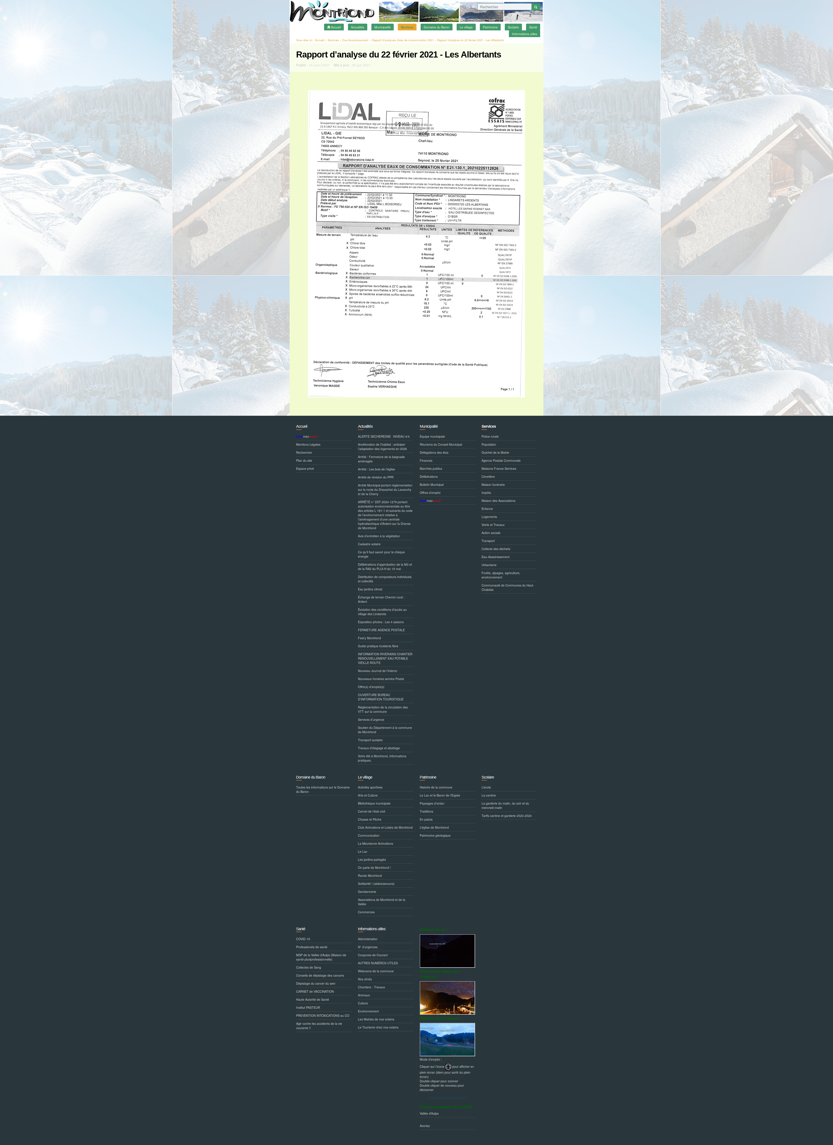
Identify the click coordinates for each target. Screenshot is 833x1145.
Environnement (368, 1011)
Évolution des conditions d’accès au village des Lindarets (382, 611)
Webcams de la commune (376, 971)
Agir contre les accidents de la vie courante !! (319, 1025)
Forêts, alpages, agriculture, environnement (501, 575)
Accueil (319, 40)
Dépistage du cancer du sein (315, 983)
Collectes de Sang (308, 967)
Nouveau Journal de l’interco (377, 671)
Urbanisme (489, 565)
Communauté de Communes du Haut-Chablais (508, 587)
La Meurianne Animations (375, 843)
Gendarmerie (367, 891)
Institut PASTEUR (308, 1007)
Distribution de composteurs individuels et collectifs (385, 579)
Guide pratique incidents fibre (378, 646)
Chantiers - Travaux (371, 987)
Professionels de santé (311, 947)
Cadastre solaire (369, 544)
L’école (486, 787)
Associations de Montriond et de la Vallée (381, 901)
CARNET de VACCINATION (315, 991)
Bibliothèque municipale (374, 803)
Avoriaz (425, 1126)
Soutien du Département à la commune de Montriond (385, 729)
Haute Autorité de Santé (312, 999)
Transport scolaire (370, 740)
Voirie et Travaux (493, 524)
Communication (368, 835)
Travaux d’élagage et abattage (379, 748)
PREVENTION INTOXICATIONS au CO (322, 1015)
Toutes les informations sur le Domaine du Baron (323, 789)
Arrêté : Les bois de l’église (376, 469)
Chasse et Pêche (369, 819)
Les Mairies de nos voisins (376, 1019)
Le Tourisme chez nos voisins (378, 1027)
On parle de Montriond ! (374, 867)
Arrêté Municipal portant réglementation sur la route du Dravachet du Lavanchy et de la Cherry (385, 489)
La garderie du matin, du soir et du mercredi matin (505, 805)
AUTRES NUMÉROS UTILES (378, 963)
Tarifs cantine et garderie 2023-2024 (507, 815)
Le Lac (362, 851)
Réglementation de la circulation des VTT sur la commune (383, 709)
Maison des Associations (498, 500)
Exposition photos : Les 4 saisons (381, 622)
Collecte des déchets (496, 549)
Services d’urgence (371, 719)
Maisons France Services (499, 468)
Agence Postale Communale (501, 460)
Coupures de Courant (373, 955)
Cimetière (488, 476)
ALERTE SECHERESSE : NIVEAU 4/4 (384, 436)
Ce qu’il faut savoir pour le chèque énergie (381, 554)
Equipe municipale (432, 436)
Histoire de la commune (436, 787)
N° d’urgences (367, 947)
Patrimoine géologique (435, 835)
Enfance (487, 508)
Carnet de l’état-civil (371, 811)
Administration (367, 939)
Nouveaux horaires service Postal (381, 679)
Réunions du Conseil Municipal (441, 444)
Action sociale (491, 533)
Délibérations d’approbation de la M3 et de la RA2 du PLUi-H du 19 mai (385, 566)
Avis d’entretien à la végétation (379, 536)
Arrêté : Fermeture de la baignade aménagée (381, 459)
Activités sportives (370, 787)
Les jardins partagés (372, 859)
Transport (488, 541)
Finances (426, 460)
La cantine (489, 795)
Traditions (426, 811)
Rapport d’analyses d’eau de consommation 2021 (403, 40)
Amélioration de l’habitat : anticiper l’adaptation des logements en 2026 (382, 446)
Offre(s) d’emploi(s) (371, 687)
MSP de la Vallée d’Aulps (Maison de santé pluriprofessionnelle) (321, 957)
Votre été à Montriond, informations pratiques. (382, 758)
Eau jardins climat (370, 589)
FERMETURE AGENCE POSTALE (381, 630)
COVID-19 (303, 939)
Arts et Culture (368, 795)
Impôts (486, 492)
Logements (489, 516)
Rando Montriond (370, 875)
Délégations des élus (434, 452)
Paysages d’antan (432, 803)
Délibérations (429, 476)
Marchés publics (431, 468)
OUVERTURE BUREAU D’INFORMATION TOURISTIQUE (380, 697)
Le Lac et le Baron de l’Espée (440, 795)
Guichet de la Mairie (495, 452)
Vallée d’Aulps (429, 1113)
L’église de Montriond (434, 827)
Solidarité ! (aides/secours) (376, 883)
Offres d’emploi (430, 492)
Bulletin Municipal (432, 484)
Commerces (366, 912)
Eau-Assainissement (355, 40)
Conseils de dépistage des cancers (320, 975)
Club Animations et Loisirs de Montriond (385, 827)
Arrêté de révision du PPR (376, 477)
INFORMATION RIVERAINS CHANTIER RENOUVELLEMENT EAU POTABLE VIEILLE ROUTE (385, 658)
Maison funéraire (493, 484)
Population (489, 444)
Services (333, 40)
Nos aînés (365, 979)
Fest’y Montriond (369, 638)
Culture (363, 1003)
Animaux (364, 995)
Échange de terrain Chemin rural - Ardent (381, 599)
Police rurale (490, 436)
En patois (426, 819)
